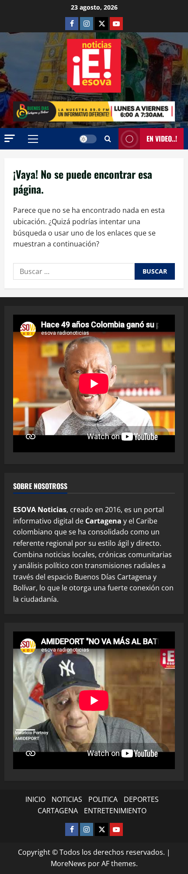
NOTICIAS (67, 799)
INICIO (35, 799)
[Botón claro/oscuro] (88, 139)
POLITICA (103, 799)
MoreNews (68, 863)
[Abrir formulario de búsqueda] (107, 138)
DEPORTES (141, 799)
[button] (9, 138)
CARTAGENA (58, 810)
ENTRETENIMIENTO (115, 810)
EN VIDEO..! (161, 138)
